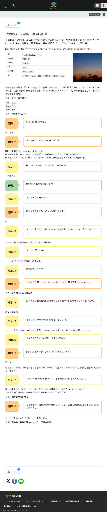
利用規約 (89, 501)
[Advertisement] (53, 445)
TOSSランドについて (12, 501)
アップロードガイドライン (35, 501)
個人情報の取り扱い (73, 501)
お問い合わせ (56, 501)
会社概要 (7, 506)
